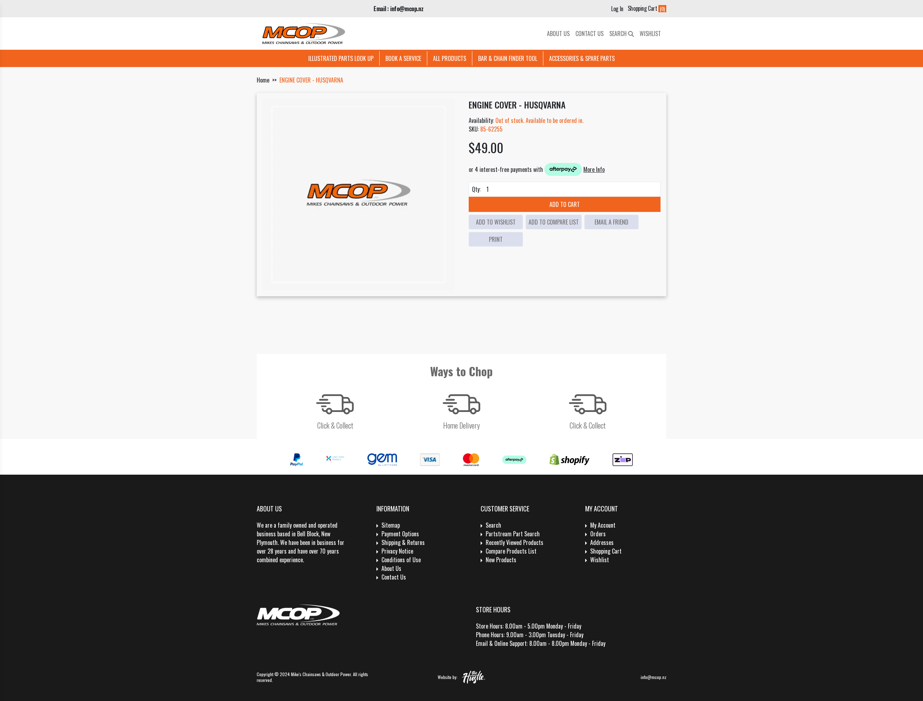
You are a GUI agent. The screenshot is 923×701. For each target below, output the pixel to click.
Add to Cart (564, 204)
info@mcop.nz (653, 677)
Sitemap (390, 525)
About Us (558, 33)
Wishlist (650, 33)
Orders (598, 533)
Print (496, 239)
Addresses (602, 542)
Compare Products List (511, 551)
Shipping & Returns (403, 542)
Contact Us (589, 33)
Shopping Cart (606, 551)
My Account (602, 525)
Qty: (476, 189)
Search (618, 33)
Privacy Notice (397, 551)
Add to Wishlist (496, 222)
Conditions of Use (401, 559)
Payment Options (400, 533)
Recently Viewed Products (514, 542)
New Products (501, 559)
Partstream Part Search (513, 533)
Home (263, 80)
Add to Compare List (554, 222)
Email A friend (611, 222)
